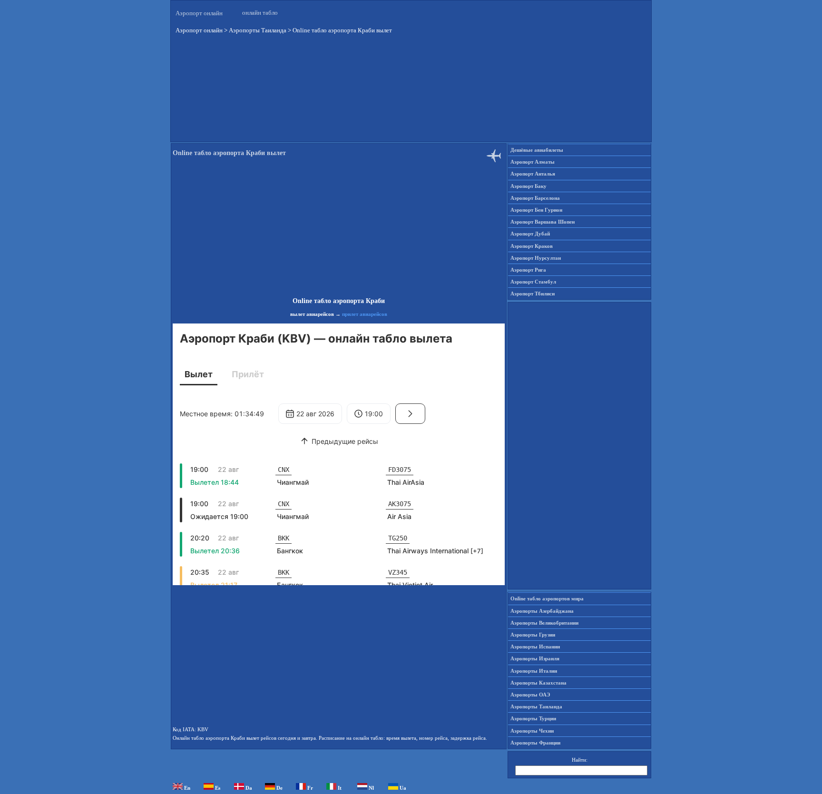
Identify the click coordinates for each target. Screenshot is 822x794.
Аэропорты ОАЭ (530, 694)
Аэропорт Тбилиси (532, 293)
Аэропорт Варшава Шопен (542, 222)
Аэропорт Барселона (535, 198)
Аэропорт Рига (528, 270)
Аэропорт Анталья (532, 173)
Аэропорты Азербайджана (542, 611)
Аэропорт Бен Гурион (536, 210)
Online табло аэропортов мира (547, 598)
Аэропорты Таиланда (536, 706)
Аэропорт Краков (531, 246)
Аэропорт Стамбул (533, 281)
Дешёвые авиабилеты (536, 150)
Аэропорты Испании (535, 646)
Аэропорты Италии (533, 671)
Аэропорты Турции (533, 718)
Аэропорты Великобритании (544, 623)
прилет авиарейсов (364, 314)
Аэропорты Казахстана (538, 683)
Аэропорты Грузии (532, 634)
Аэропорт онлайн (199, 13)
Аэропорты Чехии (532, 731)
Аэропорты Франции (535, 742)
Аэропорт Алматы (532, 162)
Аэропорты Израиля (534, 658)
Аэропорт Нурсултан (535, 258)
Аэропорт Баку (528, 186)
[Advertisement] (411, 94)
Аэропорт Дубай (530, 233)
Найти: (579, 760)
